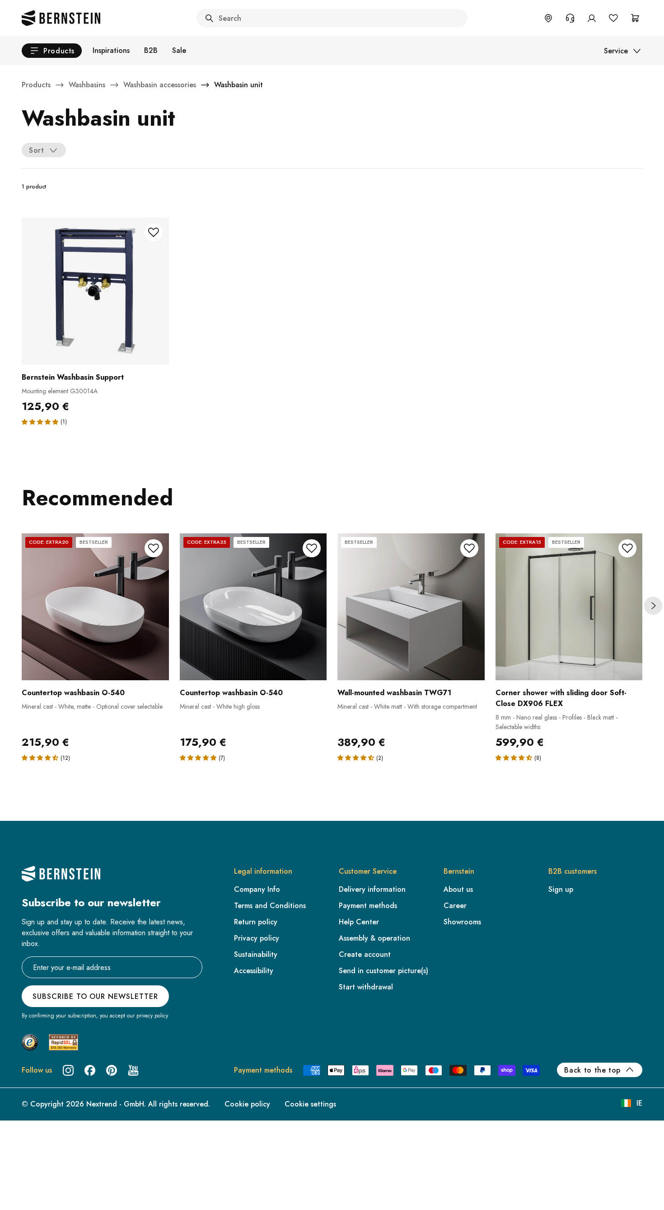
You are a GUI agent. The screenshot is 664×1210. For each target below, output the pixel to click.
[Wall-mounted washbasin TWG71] (411, 607)
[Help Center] (570, 18)
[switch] (30, 1191)
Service (616, 51)
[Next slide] (653, 606)
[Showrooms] (548, 18)
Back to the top (592, 1070)
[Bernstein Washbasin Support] (95, 291)
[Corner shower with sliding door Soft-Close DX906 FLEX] (569, 607)
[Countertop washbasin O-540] (95, 607)
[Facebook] (89, 1070)
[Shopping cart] (635, 18)
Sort (36, 150)
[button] (40, 422)
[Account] (592, 18)
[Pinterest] (111, 1070)
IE (639, 1103)
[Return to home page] (61, 18)
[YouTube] (133, 1070)
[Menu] (45, 1129)
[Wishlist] (613, 18)
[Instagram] (68, 1070)
